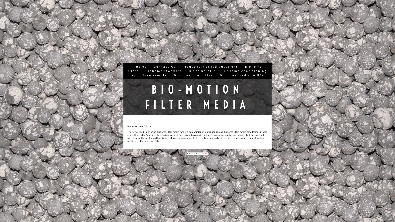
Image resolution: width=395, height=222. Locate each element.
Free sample (155, 75)
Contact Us (165, 66)
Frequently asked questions (210, 66)
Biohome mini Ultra (193, 75)
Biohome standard (164, 71)
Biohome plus (202, 71)
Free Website (197, 154)
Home (141, 66)
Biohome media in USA (242, 75)
